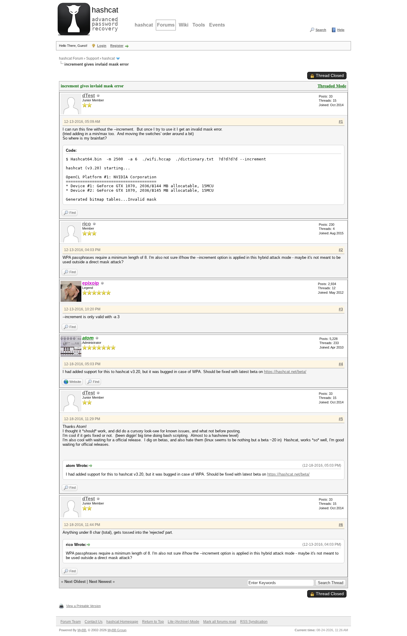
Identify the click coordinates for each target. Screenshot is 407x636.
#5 (341, 419)
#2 (341, 250)
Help (340, 30)
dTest (88, 95)
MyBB (81, 630)
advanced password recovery (104, 18)
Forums (166, 24)
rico (86, 223)
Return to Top (153, 622)
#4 (341, 364)
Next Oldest (75, 581)
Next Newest (100, 581)
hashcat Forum (71, 58)
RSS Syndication (254, 622)
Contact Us (93, 622)
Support (92, 58)
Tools (198, 24)
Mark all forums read (219, 622)
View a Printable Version (83, 606)
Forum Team (70, 622)
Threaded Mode (332, 86)
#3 (341, 309)
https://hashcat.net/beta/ (285, 371)
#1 (341, 122)
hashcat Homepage (122, 622)
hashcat (144, 24)
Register (116, 45)
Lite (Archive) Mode (183, 622)
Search (321, 30)
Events (217, 24)
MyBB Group (117, 630)
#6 (341, 525)
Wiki (183, 24)
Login (101, 45)
